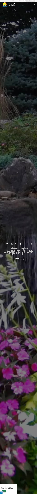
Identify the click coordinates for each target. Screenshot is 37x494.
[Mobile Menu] (34, 5)
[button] (18, 258)
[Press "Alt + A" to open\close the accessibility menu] (1, 492)
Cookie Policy (10, 488)
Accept (3, 491)
